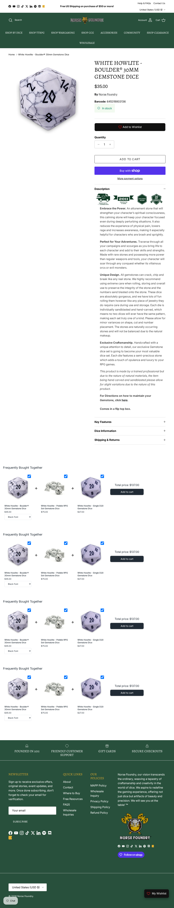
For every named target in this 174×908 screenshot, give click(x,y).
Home (11, 54)
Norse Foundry (108, 94)
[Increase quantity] (111, 144)
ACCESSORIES (109, 33)
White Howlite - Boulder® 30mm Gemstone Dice (43, 54)
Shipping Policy (100, 807)
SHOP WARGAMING (63, 33)
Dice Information (105, 431)
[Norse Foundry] (87, 20)
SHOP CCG (87, 33)
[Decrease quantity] (98, 144)
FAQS (66, 804)
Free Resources (73, 799)
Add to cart (130, 159)
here (124, 400)
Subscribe (20, 821)
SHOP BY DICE (13, 33)
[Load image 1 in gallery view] (47, 99)
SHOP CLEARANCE (158, 33)
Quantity (100, 137)
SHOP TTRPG (37, 33)
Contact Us (159, 3)
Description (102, 189)
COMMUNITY (132, 33)
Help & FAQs (144, 3)
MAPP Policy (98, 785)
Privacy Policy (99, 801)
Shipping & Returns (107, 440)
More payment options (130, 178)
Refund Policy (99, 812)
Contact (68, 787)
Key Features (102, 422)
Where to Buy (71, 793)
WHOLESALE (87, 43)
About (67, 781)
